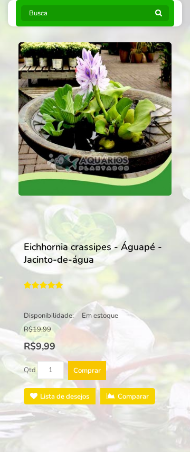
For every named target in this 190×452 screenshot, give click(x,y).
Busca (158, 15)
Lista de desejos (64, 396)
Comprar (87, 370)
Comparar (133, 396)
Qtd (30, 370)
